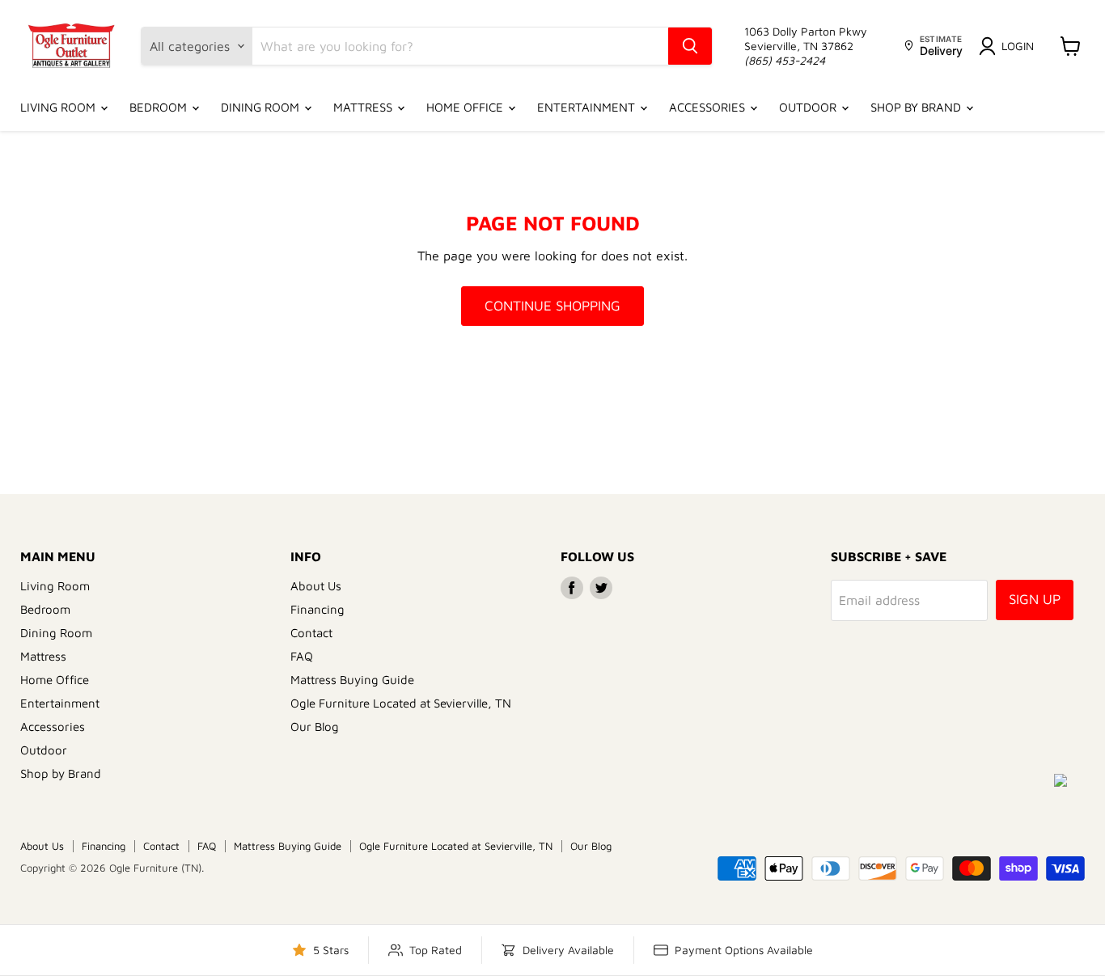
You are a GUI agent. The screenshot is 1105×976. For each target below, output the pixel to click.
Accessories (708, 107)
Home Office (466, 107)
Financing (317, 609)
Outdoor (809, 107)
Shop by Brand (917, 107)
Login (1017, 46)
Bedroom (159, 107)
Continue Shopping (552, 306)
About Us (315, 586)
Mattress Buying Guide (352, 680)
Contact (311, 633)
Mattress (364, 107)
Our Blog (314, 726)
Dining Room (262, 107)
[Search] (690, 46)
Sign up (1035, 599)
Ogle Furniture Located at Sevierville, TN (400, 703)
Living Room (59, 107)
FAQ (301, 656)
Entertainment (587, 107)
